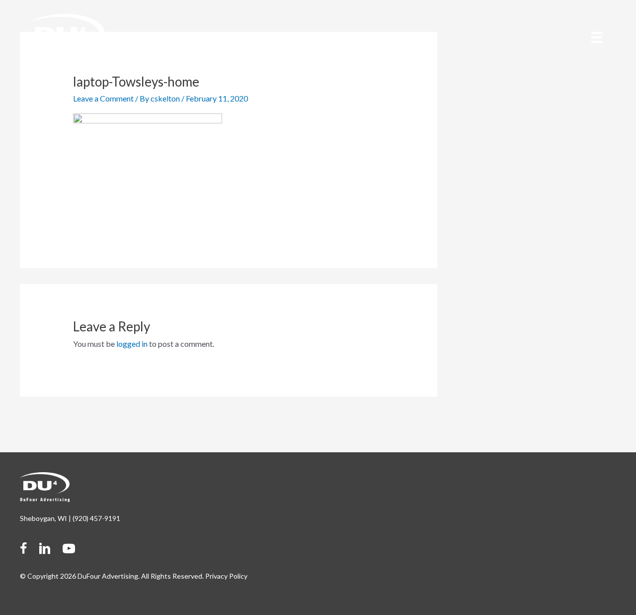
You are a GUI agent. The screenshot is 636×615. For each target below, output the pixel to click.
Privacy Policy (226, 576)
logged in (132, 343)
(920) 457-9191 (96, 518)
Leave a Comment (103, 98)
